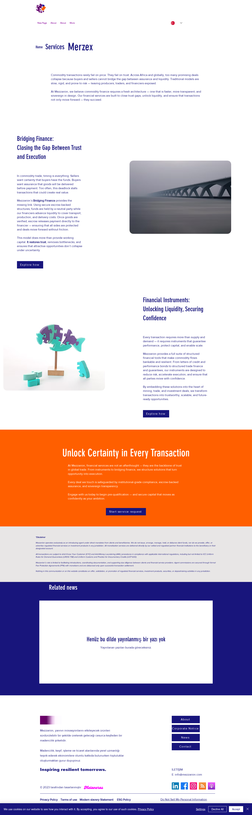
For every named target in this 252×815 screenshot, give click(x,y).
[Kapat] (247, 809)
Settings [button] (200, 809)
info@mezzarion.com (188, 774)
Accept (236, 809)
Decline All (217, 809)
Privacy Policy (146, 809)
